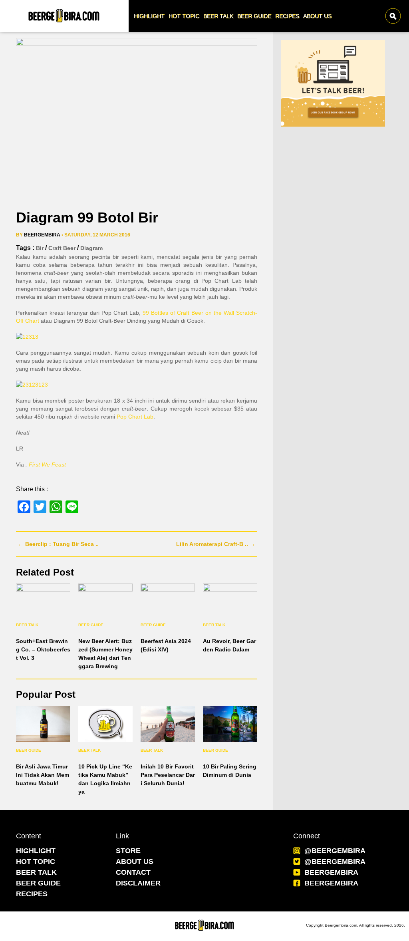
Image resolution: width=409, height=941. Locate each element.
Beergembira (42, 235)
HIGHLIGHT (36, 851)
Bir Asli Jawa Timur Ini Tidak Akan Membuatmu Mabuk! (42, 774)
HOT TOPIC (35, 862)
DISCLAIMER (138, 883)
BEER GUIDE (38, 883)
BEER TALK (36, 872)
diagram (91, 248)
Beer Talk (27, 625)
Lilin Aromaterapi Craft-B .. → (215, 544)
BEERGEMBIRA (331, 872)
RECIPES (32, 894)
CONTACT (133, 872)
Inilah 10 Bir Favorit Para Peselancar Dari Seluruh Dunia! (168, 774)
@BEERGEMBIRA (334, 851)
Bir (40, 248)
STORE (128, 851)
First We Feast (47, 464)
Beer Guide (90, 625)
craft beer (61, 248)
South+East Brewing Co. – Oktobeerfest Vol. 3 (43, 649)
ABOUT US (134, 862)
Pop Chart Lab (135, 416)
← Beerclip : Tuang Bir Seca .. (58, 544)
